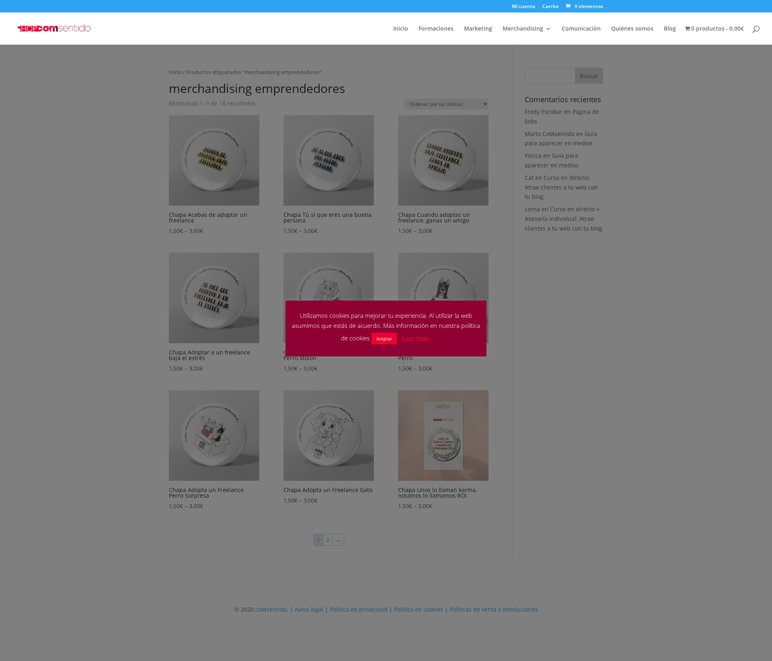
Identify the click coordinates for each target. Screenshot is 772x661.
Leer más (415, 338)
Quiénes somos (632, 29)
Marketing (478, 29)
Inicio (400, 29)
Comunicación (581, 29)
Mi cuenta (523, 7)
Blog (670, 29)
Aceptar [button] (384, 339)
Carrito (550, 7)
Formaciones (436, 29)
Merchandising (523, 29)
